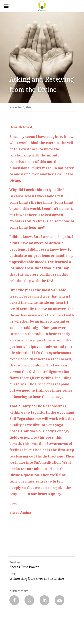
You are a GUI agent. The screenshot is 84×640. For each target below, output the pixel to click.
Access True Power (24, 567)
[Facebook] (14, 600)
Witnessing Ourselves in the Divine (36, 578)
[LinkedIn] (44, 600)
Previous (14, 562)
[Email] (59, 600)
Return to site (20, 591)
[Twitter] (29, 600)
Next (12, 574)
